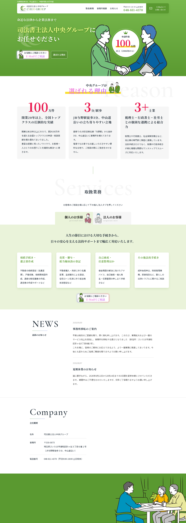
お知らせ (114, 8)
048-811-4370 (133, 9)
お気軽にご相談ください (35, 54)
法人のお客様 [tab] (112, 218)
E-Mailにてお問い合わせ (160, 8)
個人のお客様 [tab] (74, 218)
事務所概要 (102, 8)
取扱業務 (90, 8)
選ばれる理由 (59, 54)
